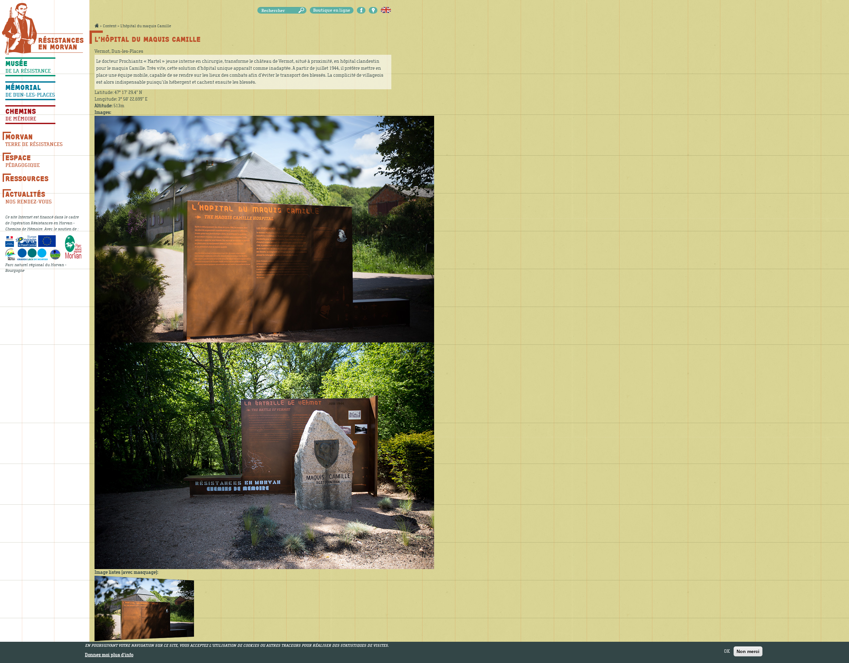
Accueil (96, 26)
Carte (373, 10)
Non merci (748, 651)
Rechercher (302, 10)
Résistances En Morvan (60, 43)
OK (727, 651)
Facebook (361, 10)
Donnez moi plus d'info (109, 655)
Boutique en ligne (331, 10)
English (386, 10)
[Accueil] (19, 29)
